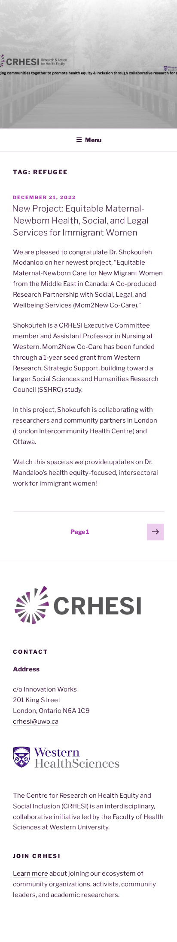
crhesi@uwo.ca (35, 721)
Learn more (30, 873)
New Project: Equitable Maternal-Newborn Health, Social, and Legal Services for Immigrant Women (80, 220)
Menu (93, 139)
